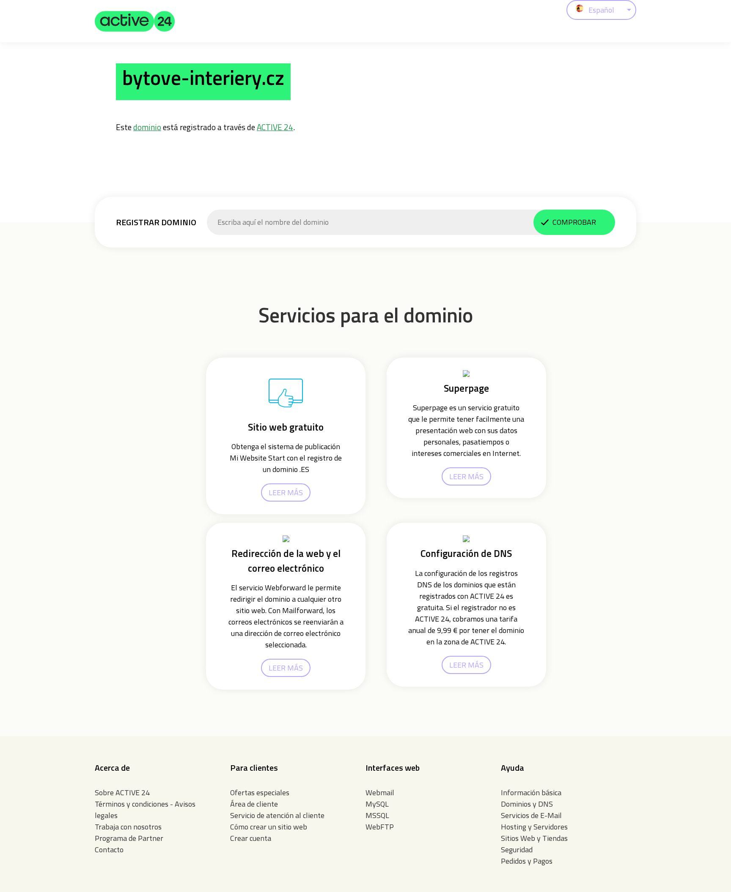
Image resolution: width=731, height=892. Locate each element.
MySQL (377, 804)
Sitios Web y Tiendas (534, 838)
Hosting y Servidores (534, 826)
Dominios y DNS (527, 804)
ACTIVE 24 (275, 127)
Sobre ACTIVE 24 (122, 792)
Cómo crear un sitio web (268, 826)
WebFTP (380, 826)
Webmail (380, 792)
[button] (135, 21)
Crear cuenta (250, 838)
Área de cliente (254, 804)
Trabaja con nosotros (128, 826)
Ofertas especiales (259, 792)
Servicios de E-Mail (531, 815)
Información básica (531, 792)
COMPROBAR (574, 222)
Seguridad (517, 849)
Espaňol (601, 10)
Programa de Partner (129, 838)
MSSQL (377, 815)
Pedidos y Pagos (526, 861)
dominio (147, 127)
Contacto (109, 849)
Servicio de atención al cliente (277, 815)
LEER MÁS (286, 492)
